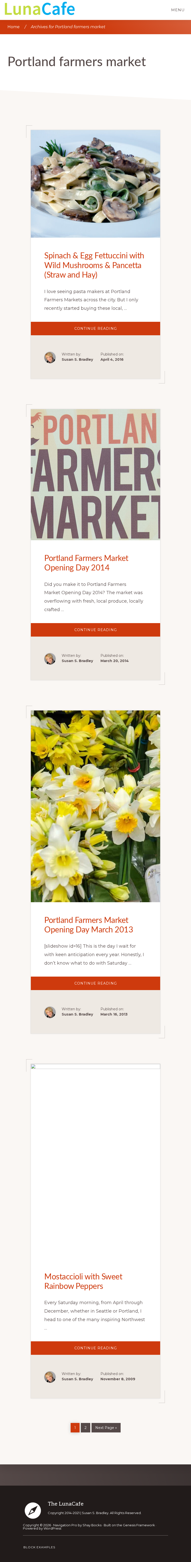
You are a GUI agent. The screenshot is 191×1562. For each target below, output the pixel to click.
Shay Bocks (92, 1525)
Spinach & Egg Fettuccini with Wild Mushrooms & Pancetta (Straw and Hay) (94, 265)
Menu (178, 9)
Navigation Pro (65, 1525)
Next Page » (106, 1427)
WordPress (52, 1528)
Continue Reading (109, 330)
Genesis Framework (139, 1525)
